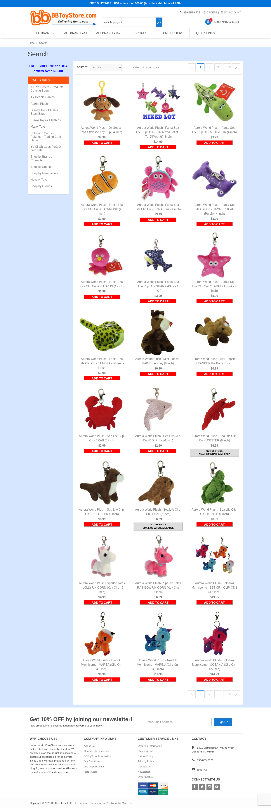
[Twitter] (202, 787)
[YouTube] (217, 787)
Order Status (145, 776)
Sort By (82, 67)
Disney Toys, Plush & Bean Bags (44, 112)
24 (142, 67)
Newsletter (144, 771)
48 (150, 67)
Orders (211, 12)
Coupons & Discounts (96, 751)
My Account (232, 12)
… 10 (227, 67)
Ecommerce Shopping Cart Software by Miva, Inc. (104, 803)
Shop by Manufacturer (45, 173)
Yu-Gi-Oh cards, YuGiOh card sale (46, 148)
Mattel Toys (38, 126)
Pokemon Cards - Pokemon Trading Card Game (46, 137)
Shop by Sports (41, 166)
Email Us (202, 769)
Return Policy (145, 756)
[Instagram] (209, 787)
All (157, 67)
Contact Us (144, 766)
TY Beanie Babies (43, 97)
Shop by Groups (41, 186)
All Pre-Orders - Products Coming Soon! (47, 89)
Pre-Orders (173, 33)
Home (31, 42)
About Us (89, 745)
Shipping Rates (146, 751)
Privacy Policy (146, 761)
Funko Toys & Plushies (46, 120)
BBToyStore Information (98, 756)
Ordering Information (150, 745)
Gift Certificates (93, 761)
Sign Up (223, 722)
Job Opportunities (94, 766)
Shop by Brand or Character (42, 158)
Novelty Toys (39, 179)
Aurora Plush (39, 103)
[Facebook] (195, 787)
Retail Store (91, 771)
